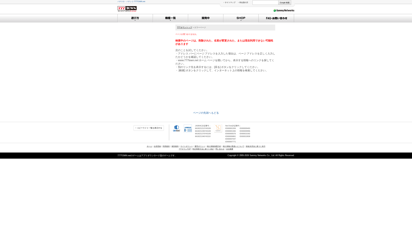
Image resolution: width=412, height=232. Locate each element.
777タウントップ (184, 27)
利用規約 (166, 146)
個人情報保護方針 (214, 146)
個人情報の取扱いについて (233, 146)
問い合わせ (219, 149)
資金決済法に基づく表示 (255, 146)
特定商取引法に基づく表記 (203, 149)
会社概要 (229, 149)
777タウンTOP (185, 149)
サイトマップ (230, 2)
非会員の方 (243, 2)
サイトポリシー (186, 146)
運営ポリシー (200, 146)
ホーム (149, 146)
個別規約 (175, 146)
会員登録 (157, 146)
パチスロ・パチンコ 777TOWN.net (131, 1)
